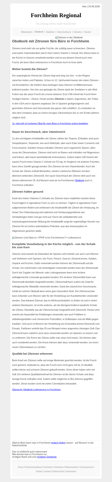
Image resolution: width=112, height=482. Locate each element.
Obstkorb (79, 180)
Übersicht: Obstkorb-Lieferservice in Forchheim (36, 389)
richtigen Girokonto (47, 457)
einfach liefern (58, 443)
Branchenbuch (64, 32)
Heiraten (78, 32)
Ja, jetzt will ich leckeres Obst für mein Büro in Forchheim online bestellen (50, 123)
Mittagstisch (26, 32)
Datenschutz (58, 471)
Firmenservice (86, 467)
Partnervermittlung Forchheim (39, 467)
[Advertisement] (56, 416)
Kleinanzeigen (71, 467)
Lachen (47, 471)
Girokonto (58, 467)
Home (20, 467)
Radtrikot (50, 32)
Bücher (88, 32)
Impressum (71, 471)
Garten (39, 471)
